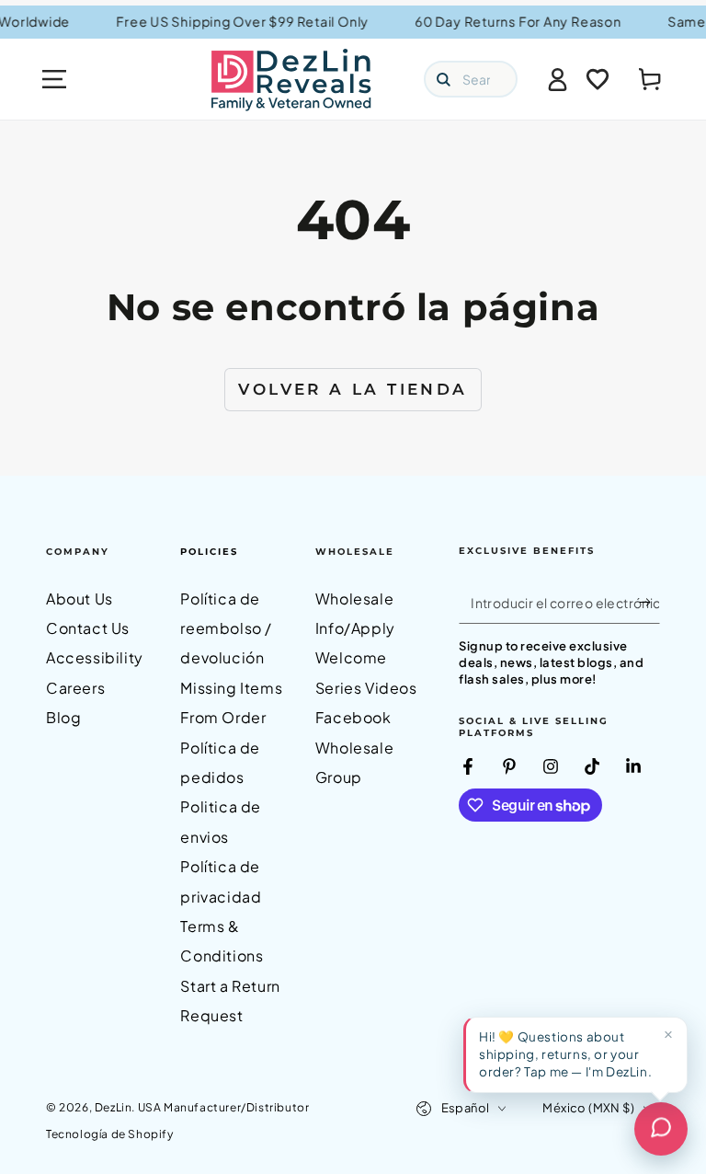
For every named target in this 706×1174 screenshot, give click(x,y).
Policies (209, 552)
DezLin (113, 1107)
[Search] (443, 79)
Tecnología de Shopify (110, 1134)
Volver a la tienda (352, 389)
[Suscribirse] (649, 602)
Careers (75, 687)
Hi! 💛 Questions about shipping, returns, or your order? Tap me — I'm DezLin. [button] (565, 1054)
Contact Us (88, 628)
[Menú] (54, 79)
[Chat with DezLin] (661, 1129)
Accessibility (94, 657)
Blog (63, 717)
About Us (79, 598)
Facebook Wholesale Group (354, 747)
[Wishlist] (597, 79)
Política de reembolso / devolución (226, 628)
